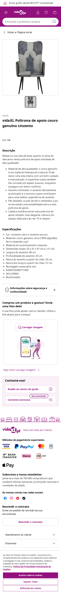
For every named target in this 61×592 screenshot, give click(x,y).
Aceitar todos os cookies (30, 575)
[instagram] (11, 498)
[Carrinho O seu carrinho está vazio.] (55, 12)
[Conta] (38, 12)
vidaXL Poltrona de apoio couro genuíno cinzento (30, 123)
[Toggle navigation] (5, 12)
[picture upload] (30, 348)
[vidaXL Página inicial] (20, 12)
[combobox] (30, 21)
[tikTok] (23, 498)
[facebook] (5, 498)
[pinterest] (17, 498)
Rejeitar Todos (31, 581)
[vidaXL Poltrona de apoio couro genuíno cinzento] (30, 67)
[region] (30, 571)
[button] (28, 3)
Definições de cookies (30, 588)
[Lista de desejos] (46, 12)
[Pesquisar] (54, 21)
